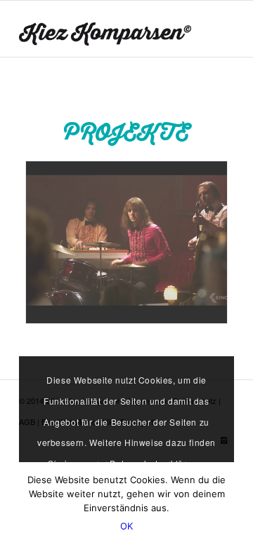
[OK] (235, 505)
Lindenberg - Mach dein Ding (105, 303)
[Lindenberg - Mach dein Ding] (126, 242)
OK (127, 526)
